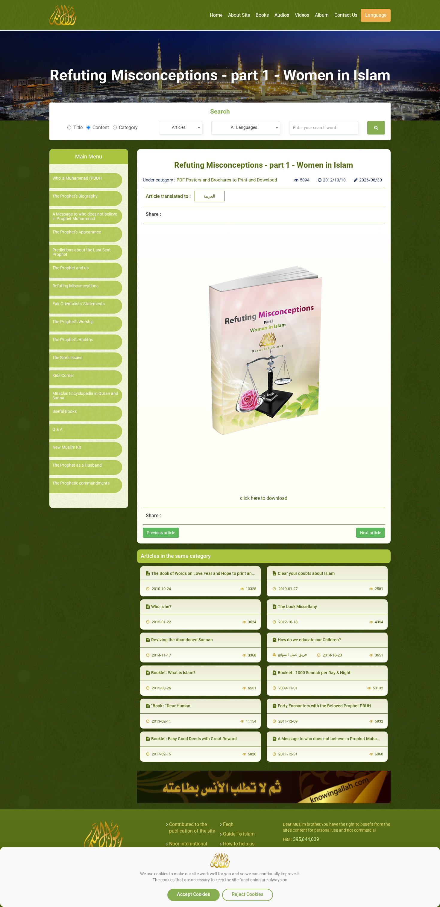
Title (78, 127)
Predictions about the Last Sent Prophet (81, 252)
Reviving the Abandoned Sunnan (182, 639)
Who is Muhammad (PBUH (77, 178)
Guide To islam (239, 834)
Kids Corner (63, 375)
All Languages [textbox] (244, 127)
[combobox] (180, 128)
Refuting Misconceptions (75, 286)
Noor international (188, 844)
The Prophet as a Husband (77, 465)
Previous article (161, 532)
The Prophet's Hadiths (72, 340)
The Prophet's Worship (73, 322)
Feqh (228, 824)
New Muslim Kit (66, 447)
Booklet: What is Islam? (173, 672)
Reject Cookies (247, 894)
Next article (370, 532)
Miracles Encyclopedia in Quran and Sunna (85, 395)
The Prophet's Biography (75, 196)
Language (375, 15)
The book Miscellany (297, 606)
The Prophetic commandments (81, 483)
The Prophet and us (70, 268)
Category (128, 127)
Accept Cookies (193, 894)
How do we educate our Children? (309, 639)
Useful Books (64, 411)
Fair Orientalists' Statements (78, 304)
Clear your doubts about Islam (306, 573)
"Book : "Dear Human (170, 705)
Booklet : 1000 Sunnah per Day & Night (314, 672)
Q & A (57, 429)
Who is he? (161, 606)
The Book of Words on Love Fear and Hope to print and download (212, 573)
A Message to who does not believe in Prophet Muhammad (84, 216)
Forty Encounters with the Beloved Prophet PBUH (324, 705)
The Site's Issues (67, 357)
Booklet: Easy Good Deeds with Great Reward (194, 738)
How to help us (238, 844)
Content (100, 127)
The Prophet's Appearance (76, 232)
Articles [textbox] (179, 127)
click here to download (263, 498)
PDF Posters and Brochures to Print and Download (227, 180)
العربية (209, 196)
